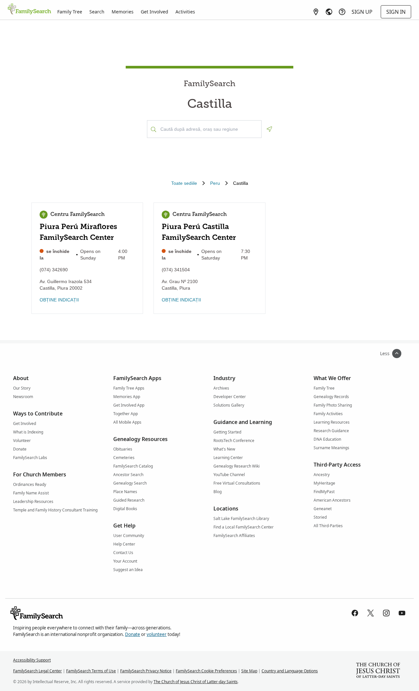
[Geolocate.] (269, 129)
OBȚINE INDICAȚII (59, 299)
